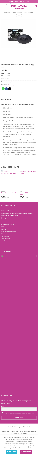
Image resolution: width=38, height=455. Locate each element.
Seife (16, 82)
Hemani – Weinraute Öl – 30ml (27, 193)
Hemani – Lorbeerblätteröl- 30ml (9, 193)
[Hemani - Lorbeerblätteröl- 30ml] (9, 180)
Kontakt (4, 229)
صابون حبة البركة (12, 84)
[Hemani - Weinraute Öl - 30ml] (28, 180)
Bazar (9, 82)
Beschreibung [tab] (6, 99)
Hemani (31, 12)
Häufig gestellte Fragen (8, 231)
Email (2, 406)
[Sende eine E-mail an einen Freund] (9, 88)
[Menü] (2, 6)
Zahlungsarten (5, 238)
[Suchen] (6, 5)
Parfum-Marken (19, 12)
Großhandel (5, 241)
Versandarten (5, 236)
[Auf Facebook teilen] (6, 88)
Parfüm (7, 12)
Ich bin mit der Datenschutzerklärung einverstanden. (19, 413)
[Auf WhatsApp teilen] (3, 88)
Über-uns (4, 234)
